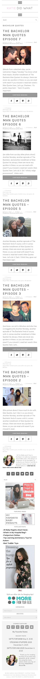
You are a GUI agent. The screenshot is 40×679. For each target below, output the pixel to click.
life (10, 109)
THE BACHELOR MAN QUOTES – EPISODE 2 (16, 376)
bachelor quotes (14, 111)
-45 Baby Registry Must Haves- (15, 530)
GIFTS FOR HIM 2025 (15, 648)
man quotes (29, 194)
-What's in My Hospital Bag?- (15, 532)
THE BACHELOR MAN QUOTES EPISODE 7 (16, 35)
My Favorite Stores (20, 632)
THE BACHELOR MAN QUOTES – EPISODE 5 (16, 205)
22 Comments (29, 383)
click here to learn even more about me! (19, 466)
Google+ (8, 677)
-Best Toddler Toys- (11, 543)
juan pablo (21, 365)
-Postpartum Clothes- (11, 535)
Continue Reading (20, 95)
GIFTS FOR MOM (16, 639)
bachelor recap (22, 111)
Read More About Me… (26, 664)
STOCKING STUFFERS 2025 (21, 642)
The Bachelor (30, 111)
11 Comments (29, 42)
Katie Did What (20, 8)
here (21, 43)
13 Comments (29, 127)
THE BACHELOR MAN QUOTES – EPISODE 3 (16, 289)
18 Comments (29, 296)
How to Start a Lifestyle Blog (23, 677)
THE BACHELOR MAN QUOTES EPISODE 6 (16, 120)
